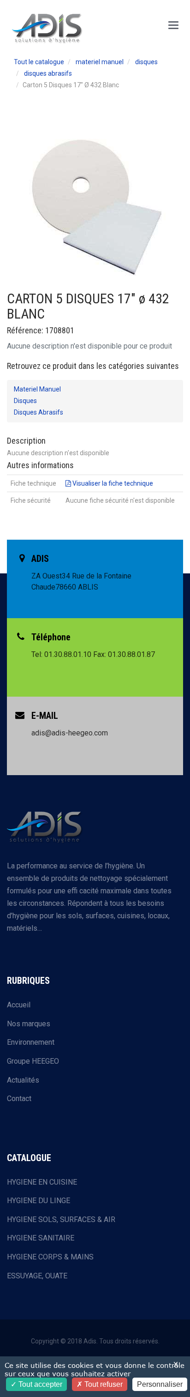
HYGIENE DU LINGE (38, 1200)
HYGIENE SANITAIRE (40, 1238)
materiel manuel (100, 62)
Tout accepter (39, 1384)
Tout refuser (103, 1384)
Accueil (18, 1004)
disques (146, 62)
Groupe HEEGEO (33, 1061)
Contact (19, 1098)
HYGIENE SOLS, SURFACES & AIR (61, 1219)
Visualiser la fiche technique (112, 483)
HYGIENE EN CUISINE (42, 1182)
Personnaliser (160, 1384)
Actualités (23, 1080)
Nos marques (28, 1023)
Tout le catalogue (39, 62)
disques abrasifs (48, 73)
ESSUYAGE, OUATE (37, 1275)
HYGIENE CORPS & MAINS (50, 1256)
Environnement (30, 1042)
